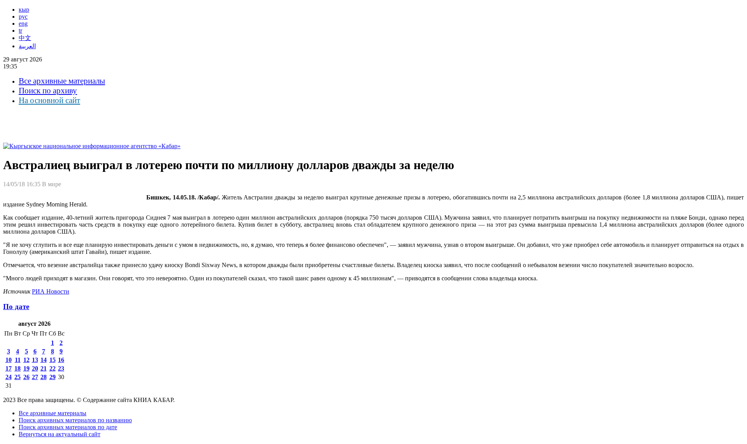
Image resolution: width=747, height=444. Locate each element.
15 (52, 360)
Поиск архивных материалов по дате (68, 427)
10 (8, 360)
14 (43, 360)
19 (26, 368)
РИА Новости (50, 291)
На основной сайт (49, 100)
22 (52, 368)
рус (23, 16)
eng (23, 23)
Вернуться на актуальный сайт (59, 434)
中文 (25, 38)
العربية (27, 46)
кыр (24, 9)
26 (26, 377)
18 (17, 368)
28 (43, 377)
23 (61, 368)
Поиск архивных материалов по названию (75, 420)
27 (35, 377)
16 (61, 360)
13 (35, 360)
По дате (16, 306)
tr (20, 30)
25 (17, 377)
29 (52, 377)
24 (8, 377)
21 (43, 368)
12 (26, 360)
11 (18, 360)
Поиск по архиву (48, 90)
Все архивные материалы (62, 81)
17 (8, 368)
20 (35, 368)
